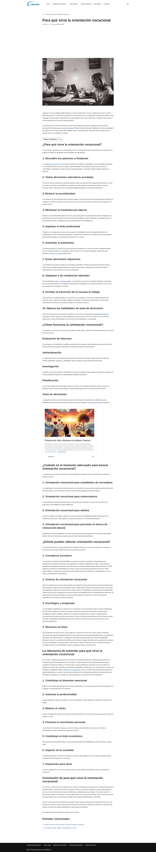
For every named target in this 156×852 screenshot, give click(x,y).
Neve (28, 849)
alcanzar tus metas (56, 253)
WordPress (47, 849)
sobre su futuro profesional (65, 128)
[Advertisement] (78, 40)
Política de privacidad (34, 845)
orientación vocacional (51, 164)
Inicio (48, 4)
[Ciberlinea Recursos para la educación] (34, 4)
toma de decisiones (96, 402)
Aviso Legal (47, 845)
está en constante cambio (63, 281)
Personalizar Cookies (76, 845)
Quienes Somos (90, 845)
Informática (97, 4)
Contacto (106, 4)
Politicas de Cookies (60, 845)
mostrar (59, 139)
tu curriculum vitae (74, 670)
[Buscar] (128, 4)
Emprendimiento (86, 4)
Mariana (47, 24)
